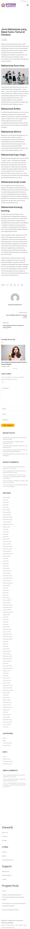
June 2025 (6, 532)
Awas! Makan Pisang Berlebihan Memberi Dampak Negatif (15, 438)
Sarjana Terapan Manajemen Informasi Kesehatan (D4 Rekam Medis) (13, 897)
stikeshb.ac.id (5, 273)
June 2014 (6, 727)
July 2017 (5, 712)
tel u (4, 467)
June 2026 (6, 502)
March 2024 (6, 568)
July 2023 (5, 588)
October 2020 (7, 661)
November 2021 (7, 636)
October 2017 (7, 705)
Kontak (4, 840)
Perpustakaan (6, 875)
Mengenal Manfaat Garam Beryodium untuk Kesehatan (15, 454)
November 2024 (7, 549)
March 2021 (6, 649)
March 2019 (6, 678)
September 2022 (8, 612)
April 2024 (6, 566)
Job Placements (7, 743)
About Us (5, 832)
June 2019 (6, 673)
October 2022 (7, 610)
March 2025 (6, 539)
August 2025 (6, 527)
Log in (4, 756)
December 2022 (7, 605)
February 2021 (7, 651)
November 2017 (7, 702)
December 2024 (7, 546)
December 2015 (7, 722)
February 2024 (7, 571)
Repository (6, 871)
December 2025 (7, 517)
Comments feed (8, 761)
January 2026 (7, 515)
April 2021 (5, 646)
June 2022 (6, 619)
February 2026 (7, 512)
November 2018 (7, 688)
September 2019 (8, 668)
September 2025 (8, 524)
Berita (4, 738)
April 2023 (5, 595)
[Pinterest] (18, 285)
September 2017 (7, 707)
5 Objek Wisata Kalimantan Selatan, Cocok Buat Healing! (15, 485)
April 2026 (6, 507)
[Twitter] (15, 285)
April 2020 (5, 663)
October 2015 (7, 724)
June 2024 (6, 561)
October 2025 (7, 522)
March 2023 (6, 597)
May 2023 (5, 593)
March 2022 (6, 627)
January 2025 (7, 544)
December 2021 (7, 634)
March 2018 (6, 697)
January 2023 (6, 602)
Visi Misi (4, 836)
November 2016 (7, 719)
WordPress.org (7, 764)
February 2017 (7, 715)
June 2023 (6, 590)
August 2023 (6, 585)
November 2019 (7, 666)
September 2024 (8, 554)
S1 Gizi (4, 891)
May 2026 (5, 505)
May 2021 (5, 644)
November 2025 (7, 519)
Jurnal (4, 879)
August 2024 (6, 556)
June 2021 (5, 641)
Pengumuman (7, 745)
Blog (4, 740)
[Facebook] (7, 285)
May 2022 (5, 622)
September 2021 (7, 639)
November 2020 (7, 658)
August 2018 (6, 693)
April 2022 (5, 624)
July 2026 (5, 500)
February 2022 (7, 629)
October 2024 (7, 551)
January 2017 (6, 717)
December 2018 (7, 685)
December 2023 (7, 576)
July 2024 (5, 558)
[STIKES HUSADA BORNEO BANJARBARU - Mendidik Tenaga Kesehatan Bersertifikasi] (8, 5)
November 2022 (7, 607)
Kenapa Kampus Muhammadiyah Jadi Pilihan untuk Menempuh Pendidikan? (15, 450)
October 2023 (7, 580)
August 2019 (6, 671)
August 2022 (6, 615)
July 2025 (5, 529)
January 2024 (7, 573)
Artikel (4, 852)
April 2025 (6, 536)
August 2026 (6, 497)
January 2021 (6, 654)
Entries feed (6, 759)
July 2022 (5, 617)
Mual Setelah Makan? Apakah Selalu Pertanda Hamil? (13, 442)
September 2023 (8, 583)
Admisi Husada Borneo (15, 305)
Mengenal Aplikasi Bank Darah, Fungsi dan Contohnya (14, 467)
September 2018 (7, 690)
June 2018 (5, 695)
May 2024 (5, 563)
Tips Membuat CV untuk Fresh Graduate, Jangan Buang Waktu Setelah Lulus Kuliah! (14, 476)
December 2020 (7, 656)
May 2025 (5, 534)
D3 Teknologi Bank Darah (10, 910)
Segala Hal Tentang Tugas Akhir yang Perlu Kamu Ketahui (14, 471)
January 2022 (6, 632)
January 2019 (6, 683)
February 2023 (7, 600)
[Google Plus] (11, 285)
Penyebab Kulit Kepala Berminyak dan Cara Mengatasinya (15, 446)
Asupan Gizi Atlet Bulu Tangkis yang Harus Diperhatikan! (15, 481)
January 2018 (6, 700)
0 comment (4, 40)
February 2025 (7, 541)
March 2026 (6, 510)
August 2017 (6, 710)
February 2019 (7, 680)
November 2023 (7, 578)
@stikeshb (25, 273)
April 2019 (5, 676)
